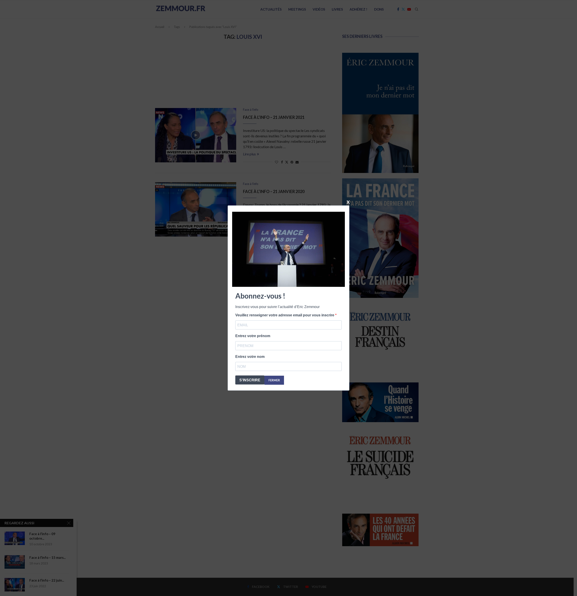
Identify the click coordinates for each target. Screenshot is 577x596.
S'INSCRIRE (249, 380)
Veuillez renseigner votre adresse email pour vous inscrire (285, 315)
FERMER (274, 380)
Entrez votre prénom (252, 336)
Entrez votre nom (250, 357)
